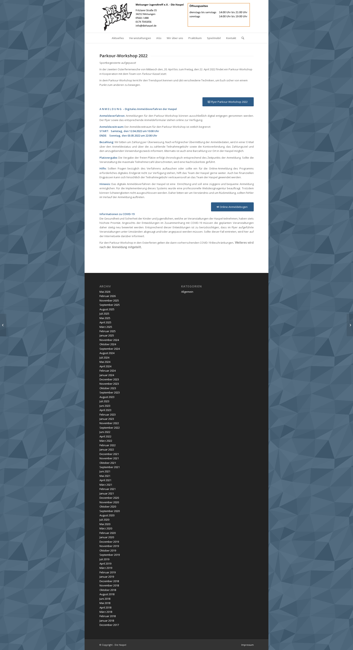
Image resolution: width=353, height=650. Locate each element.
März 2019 (105, 568)
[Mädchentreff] (3, 325)
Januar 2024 (106, 375)
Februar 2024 (107, 370)
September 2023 (109, 392)
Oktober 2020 (107, 506)
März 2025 (105, 327)
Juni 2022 (104, 432)
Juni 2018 (104, 599)
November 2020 (109, 502)
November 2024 (109, 340)
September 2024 (109, 349)
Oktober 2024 (107, 344)
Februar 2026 (107, 296)
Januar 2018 (106, 620)
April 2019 (105, 563)
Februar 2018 (107, 616)
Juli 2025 (104, 313)
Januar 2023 (106, 419)
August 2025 (106, 309)
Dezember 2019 (109, 542)
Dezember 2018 (109, 581)
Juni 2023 (104, 406)
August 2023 (106, 397)
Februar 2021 (107, 489)
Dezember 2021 (109, 454)
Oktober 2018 (107, 590)
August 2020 (106, 515)
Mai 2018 (104, 603)
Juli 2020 (104, 519)
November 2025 (109, 300)
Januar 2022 (106, 449)
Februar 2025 (107, 331)
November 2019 (109, 546)
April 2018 (105, 607)
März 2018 (105, 612)
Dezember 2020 (109, 498)
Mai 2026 (104, 292)
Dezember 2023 (109, 379)
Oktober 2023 (107, 388)
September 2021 (109, 467)
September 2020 (109, 511)
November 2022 (109, 423)
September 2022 (109, 427)
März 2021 (105, 484)
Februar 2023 (107, 414)
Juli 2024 (104, 357)
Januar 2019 (106, 576)
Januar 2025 (106, 335)
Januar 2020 (106, 537)
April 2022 (105, 436)
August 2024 (106, 353)
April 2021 (105, 480)
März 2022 (105, 441)
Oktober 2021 (107, 463)
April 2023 (105, 410)
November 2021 (109, 458)
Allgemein (187, 292)
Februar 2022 (107, 445)
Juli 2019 (104, 559)
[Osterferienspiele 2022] (350, 325)
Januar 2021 (106, 493)
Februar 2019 (107, 572)
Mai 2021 (104, 476)
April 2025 (105, 322)
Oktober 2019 (107, 550)
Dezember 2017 (109, 625)
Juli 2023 (104, 401)
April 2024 (105, 366)
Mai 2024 (104, 362)
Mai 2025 (104, 318)
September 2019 (109, 555)
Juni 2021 (104, 471)
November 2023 (109, 384)
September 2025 (109, 305)
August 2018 (106, 594)
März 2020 (105, 528)
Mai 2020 (104, 524)
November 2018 (109, 585)
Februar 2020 (107, 533)
